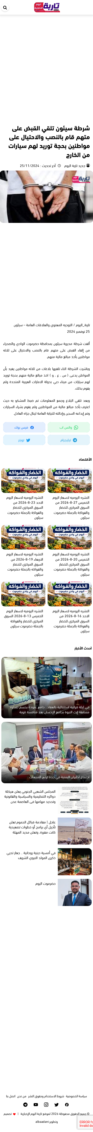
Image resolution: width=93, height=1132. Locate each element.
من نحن (21, 1096)
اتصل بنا (10, 1096)
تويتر (21, 439)
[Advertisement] (46, 63)
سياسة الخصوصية (76, 1096)
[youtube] (36, 1105)
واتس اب (66, 427)
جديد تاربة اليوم (74, 165)
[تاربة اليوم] (47, 6)
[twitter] (56, 1105)
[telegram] (25, 1105)
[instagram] (46, 1105)
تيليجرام (66, 439)
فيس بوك (21, 427)
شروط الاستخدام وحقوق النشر (46, 1096)
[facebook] (67, 1105)
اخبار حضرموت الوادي (77, 118)
